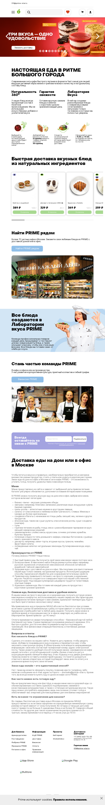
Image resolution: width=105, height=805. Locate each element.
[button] (40, 51)
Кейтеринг (57, 735)
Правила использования (69, 800)
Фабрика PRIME (18, 742)
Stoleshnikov (58, 739)
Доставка (36, 739)
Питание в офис (19, 750)
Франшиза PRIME (19, 746)
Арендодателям (19, 735)
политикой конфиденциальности (72, 444)
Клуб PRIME (37, 735)
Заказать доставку (23, 48)
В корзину (25, 212)
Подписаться (80, 439)
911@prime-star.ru (19, 3)
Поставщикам (18, 739)
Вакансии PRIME (27, 379)
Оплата (35, 746)
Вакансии (36, 742)
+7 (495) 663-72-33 (83, 737)
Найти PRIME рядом (27, 249)
